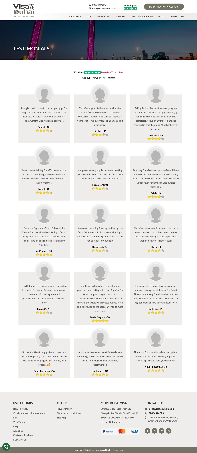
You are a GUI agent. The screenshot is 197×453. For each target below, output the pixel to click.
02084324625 (99, 5)
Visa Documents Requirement (29, 413)
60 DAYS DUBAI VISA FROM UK (117, 417)
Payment (120, 16)
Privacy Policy (64, 408)
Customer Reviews (142, 16)
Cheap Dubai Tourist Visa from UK (119, 413)
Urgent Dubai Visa (111, 422)
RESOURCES (19, 439)
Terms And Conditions (69, 413)
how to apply (20, 408)
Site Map (61, 417)
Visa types (75, 16)
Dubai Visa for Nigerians (164, 6)
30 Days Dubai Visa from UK (116, 408)
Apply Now (103, 16)
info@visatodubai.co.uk (104, 8)
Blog (161, 16)
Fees (88, 16)
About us (18, 430)
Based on (112, 72)
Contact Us (177, 16)
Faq (15, 417)
